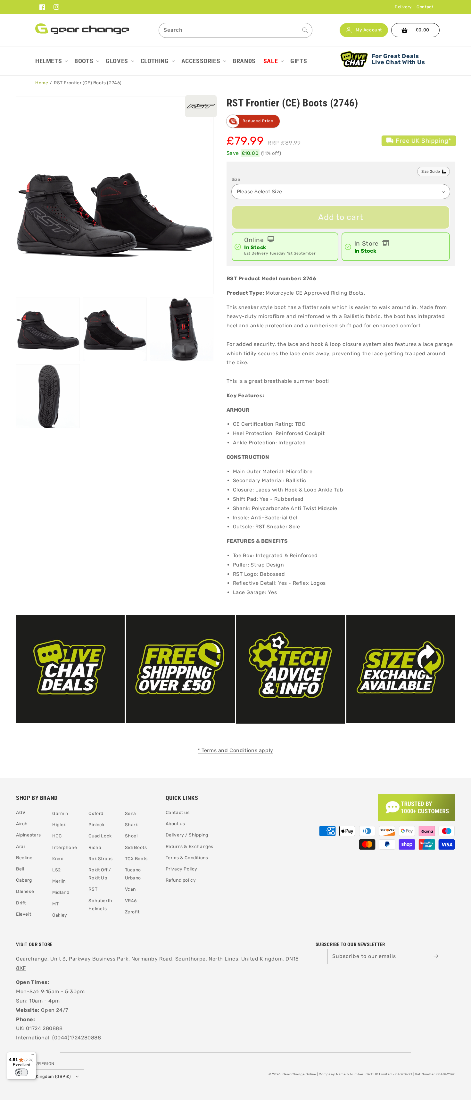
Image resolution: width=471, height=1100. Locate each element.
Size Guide (430, 171)
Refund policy (181, 880)
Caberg (24, 880)
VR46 (131, 900)
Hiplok (59, 824)
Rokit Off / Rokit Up (99, 874)
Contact (425, 6)
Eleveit (23, 914)
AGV (21, 812)
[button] (50, 61)
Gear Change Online (300, 1074)
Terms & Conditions (187, 858)
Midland (60, 892)
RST (92, 889)
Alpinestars (28, 835)
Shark (131, 824)
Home (41, 83)
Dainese (25, 891)
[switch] (21, 1072)
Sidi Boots (136, 847)
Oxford (95, 813)
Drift (21, 903)
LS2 (56, 870)
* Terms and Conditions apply (235, 750)
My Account (369, 30)
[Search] (305, 30)
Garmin (60, 813)
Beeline (24, 858)
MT (55, 904)
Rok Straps (100, 858)
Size (236, 179)
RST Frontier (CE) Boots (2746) (88, 83)
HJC (57, 836)
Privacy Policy (181, 869)
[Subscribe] (436, 956)
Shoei (131, 836)
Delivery (403, 6)
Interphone (64, 847)
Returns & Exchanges (189, 846)
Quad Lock (100, 836)
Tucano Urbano (133, 874)
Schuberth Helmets (100, 904)
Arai (20, 846)
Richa (94, 847)
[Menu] (32, 1056)
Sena (130, 813)
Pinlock (96, 824)
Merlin (59, 881)
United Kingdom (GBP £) (46, 1076)
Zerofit (132, 912)
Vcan (130, 889)
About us (175, 824)
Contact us (178, 812)
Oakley (59, 915)
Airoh (22, 824)
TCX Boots (136, 858)
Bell (20, 869)
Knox (57, 858)
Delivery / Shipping (187, 835)
